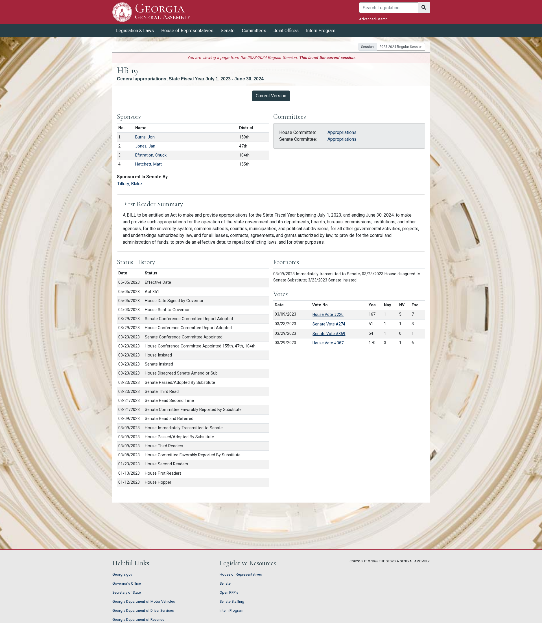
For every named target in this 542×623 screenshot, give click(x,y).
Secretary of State (126, 592)
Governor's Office (126, 583)
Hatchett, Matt (148, 164)
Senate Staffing (232, 601)
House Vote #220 (328, 314)
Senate (225, 583)
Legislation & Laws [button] (135, 30)
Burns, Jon (145, 137)
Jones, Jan (145, 146)
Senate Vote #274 (328, 324)
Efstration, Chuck (151, 155)
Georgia (163, 11)
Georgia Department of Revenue (138, 619)
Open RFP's (229, 592)
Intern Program (320, 30)
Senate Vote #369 (328, 333)
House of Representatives (241, 574)
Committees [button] (254, 30)
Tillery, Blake (129, 183)
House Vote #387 (328, 343)
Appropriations (342, 132)
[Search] (424, 7)
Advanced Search (373, 19)
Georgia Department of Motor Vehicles (143, 601)
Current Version (271, 95)
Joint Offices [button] (286, 30)
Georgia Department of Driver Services (143, 610)
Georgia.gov (122, 574)
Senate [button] (228, 30)
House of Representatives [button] (187, 30)
